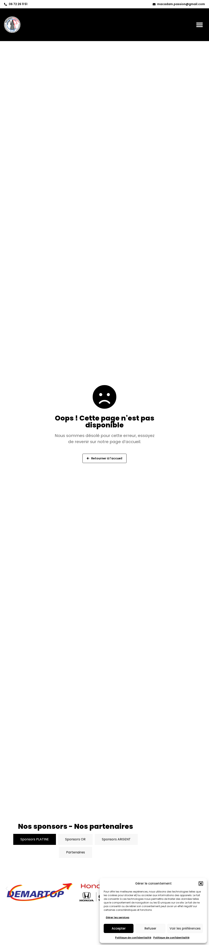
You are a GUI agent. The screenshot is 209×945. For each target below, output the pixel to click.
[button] (201, 883)
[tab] (34, 839)
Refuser (150, 928)
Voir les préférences (185, 928)
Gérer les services (117, 917)
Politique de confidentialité (133, 937)
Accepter (119, 928)
